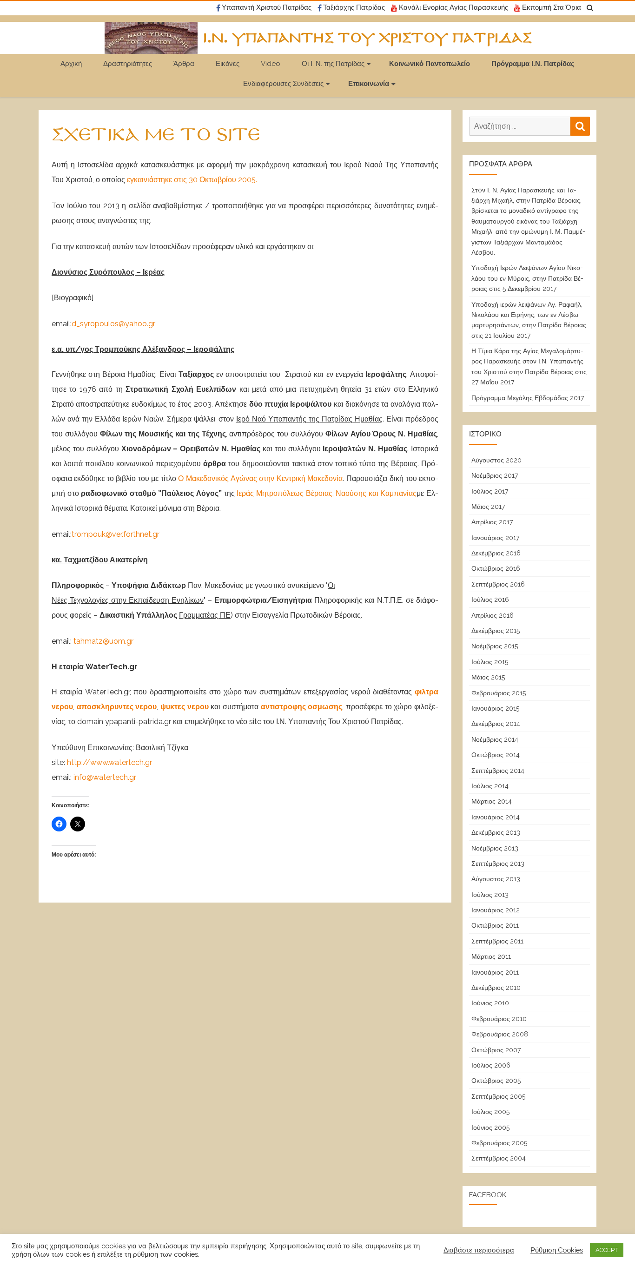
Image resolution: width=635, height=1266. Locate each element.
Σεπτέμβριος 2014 (497, 770)
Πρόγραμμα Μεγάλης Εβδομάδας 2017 (527, 398)
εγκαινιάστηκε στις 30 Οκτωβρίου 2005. (192, 179)
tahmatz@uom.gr (103, 641)
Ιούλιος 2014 (490, 786)
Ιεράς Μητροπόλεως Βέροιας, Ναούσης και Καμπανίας (327, 493)
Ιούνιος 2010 (490, 1003)
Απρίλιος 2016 (492, 615)
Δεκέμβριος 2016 (496, 553)
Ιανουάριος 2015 (495, 708)
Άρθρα (183, 63)
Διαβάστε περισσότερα (478, 1250)
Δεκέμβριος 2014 (495, 723)
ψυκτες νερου (184, 706)
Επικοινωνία (368, 83)
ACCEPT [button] (606, 1249)
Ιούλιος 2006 (490, 1065)
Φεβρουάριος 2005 (499, 1143)
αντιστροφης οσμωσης (302, 706)
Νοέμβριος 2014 (494, 739)
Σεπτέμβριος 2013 (497, 863)
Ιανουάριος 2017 (495, 537)
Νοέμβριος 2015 (494, 646)
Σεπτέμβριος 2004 (498, 1158)
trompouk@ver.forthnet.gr (115, 534)
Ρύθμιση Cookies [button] (556, 1250)
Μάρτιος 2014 (491, 801)
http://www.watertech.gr (109, 762)
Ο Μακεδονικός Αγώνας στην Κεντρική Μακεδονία (260, 478)
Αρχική (71, 63)
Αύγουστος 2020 (496, 460)
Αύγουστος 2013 (495, 879)
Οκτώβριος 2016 (495, 568)
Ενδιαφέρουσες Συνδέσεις (283, 83)
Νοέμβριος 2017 (494, 475)
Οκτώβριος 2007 (496, 1050)
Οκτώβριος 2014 (495, 754)
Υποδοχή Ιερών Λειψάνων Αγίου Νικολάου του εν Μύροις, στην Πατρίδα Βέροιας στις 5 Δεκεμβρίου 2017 (527, 278)
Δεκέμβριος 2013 (495, 832)
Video (270, 63)
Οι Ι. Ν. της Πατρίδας (333, 63)
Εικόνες (227, 63)
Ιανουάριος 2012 (495, 910)
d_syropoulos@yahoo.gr (113, 323)
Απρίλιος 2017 (492, 522)
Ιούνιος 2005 (490, 1127)
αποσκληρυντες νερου (117, 706)
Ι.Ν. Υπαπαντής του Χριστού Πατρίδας (367, 38)
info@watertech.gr (104, 777)
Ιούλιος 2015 (489, 662)
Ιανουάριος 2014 (495, 817)
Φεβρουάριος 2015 (498, 693)
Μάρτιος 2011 (491, 956)
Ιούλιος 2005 (490, 1111)
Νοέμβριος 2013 (494, 848)
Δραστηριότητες (127, 63)
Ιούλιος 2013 (490, 894)
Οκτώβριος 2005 (496, 1080)
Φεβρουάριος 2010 (499, 1018)
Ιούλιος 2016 (490, 599)
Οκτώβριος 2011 (495, 925)
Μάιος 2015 (488, 677)
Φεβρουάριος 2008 (499, 1034)
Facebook (487, 1195)
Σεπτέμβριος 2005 (498, 1096)
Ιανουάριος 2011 (495, 972)
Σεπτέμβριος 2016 (498, 584)
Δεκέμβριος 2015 (495, 630)
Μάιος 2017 (488, 506)
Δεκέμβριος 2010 (496, 987)
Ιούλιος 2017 (489, 491)
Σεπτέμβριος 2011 (497, 941)
